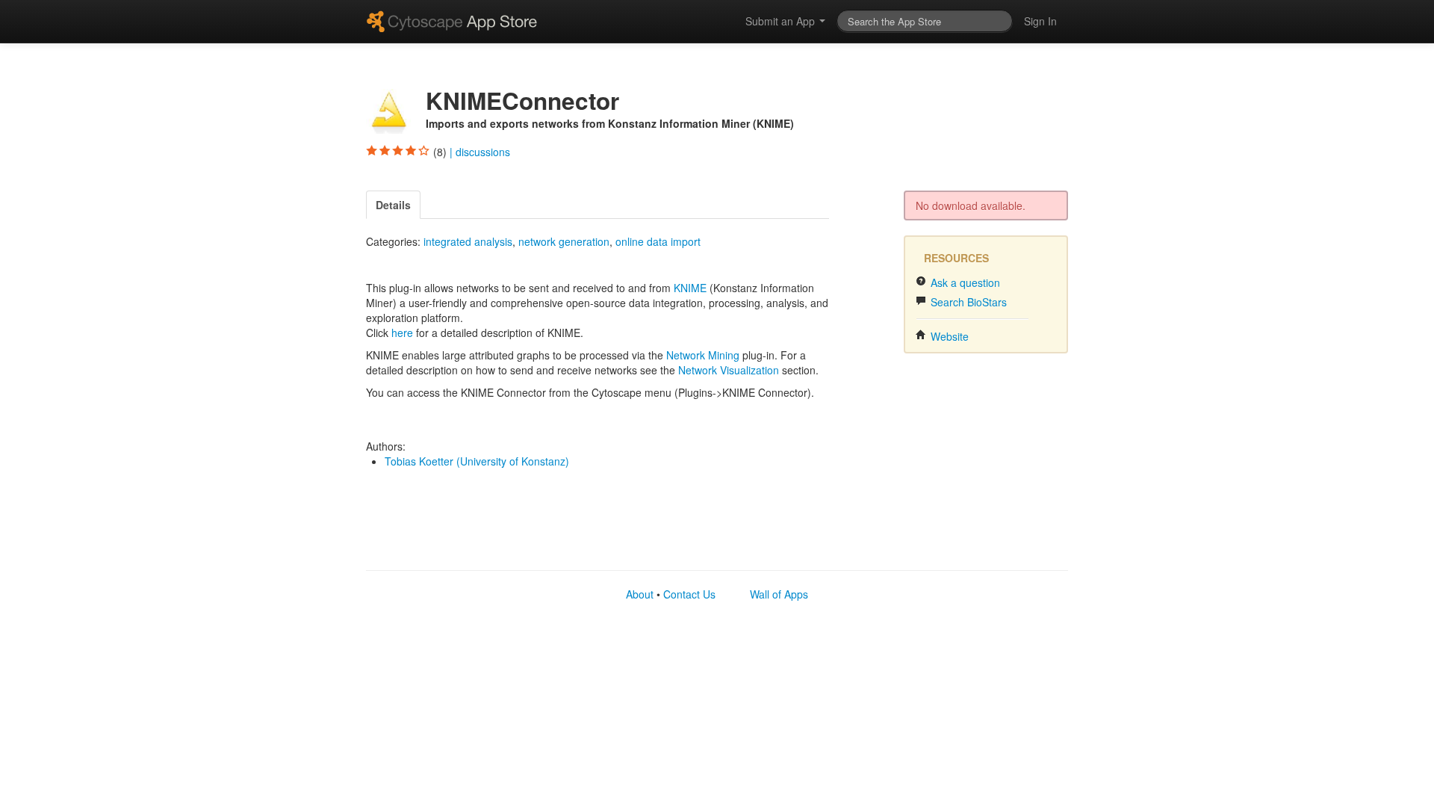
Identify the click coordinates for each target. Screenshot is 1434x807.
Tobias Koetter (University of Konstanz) (477, 461)
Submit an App (781, 20)
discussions (483, 151)
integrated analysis (467, 241)
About (640, 594)
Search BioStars (967, 301)
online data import (658, 241)
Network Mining (702, 354)
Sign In (1040, 20)
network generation (563, 241)
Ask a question (964, 282)
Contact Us (689, 594)
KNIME (690, 287)
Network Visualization (728, 369)
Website (948, 336)
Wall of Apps (779, 594)
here (402, 332)
